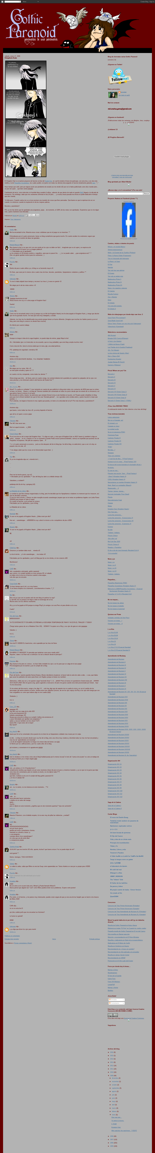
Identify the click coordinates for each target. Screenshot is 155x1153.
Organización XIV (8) (115, 785)
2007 (112, 1139)
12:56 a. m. (13, 403)
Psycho (12, 262)
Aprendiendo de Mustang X (117, 686)
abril (113, 1105)
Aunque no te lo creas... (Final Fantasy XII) (122, 462)
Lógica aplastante (113, 417)
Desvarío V (111, 386)
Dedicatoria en (119, 943)
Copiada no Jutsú (113, 426)
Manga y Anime (113, 987)
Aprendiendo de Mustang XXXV (118, 740)
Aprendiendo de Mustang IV (117, 668)
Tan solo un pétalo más (115, 276)
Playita (110, 497)
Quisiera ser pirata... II (115, 623)
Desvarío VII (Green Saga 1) (117, 392)
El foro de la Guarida (114, 976)
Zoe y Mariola (112, 297)
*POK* (110, 447)
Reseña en (118, 946)
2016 (112, 1052)
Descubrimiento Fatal (115, 500)
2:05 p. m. (12, 487)
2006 (112, 1143)
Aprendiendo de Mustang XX (117, 706)
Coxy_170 (13, 707)
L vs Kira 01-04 (113, 632)
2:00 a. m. (12, 416)
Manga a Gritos (113, 970)
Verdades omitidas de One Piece (118, 618)
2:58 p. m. (12, 509)
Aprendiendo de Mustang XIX (117, 703)
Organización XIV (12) (115, 797)
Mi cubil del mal (116, 869)
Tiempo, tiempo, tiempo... (116, 491)
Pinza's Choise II (113, 544)
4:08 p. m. (12, 274)
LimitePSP (111, 984)
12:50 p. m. (13, 789)
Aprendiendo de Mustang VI (117, 674)
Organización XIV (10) (115, 791)
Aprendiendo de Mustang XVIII (118, 700)
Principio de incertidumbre (119, 843)
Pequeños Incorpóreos (21, 183)
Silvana (12, 332)
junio (113, 1098)
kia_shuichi (13, 731)
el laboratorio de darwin (118, 866)
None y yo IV (112, 571)
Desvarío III (112, 380)
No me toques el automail (116, 609)
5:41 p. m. (12, 808)
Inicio (54, 939)
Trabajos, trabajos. (114, 533)
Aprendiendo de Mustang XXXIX (118, 752)
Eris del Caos (14, 616)
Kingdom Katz (116, 1127)
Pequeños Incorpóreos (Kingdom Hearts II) (122, 586)
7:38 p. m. (12, 818)
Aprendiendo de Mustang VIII (117, 680)
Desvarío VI (112, 389)
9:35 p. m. (12, 859)
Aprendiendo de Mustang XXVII (118, 726)
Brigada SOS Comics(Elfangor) (118, 338)
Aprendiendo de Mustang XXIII (118, 714)
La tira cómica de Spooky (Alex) (118, 353)
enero (114, 1115)
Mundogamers (112, 973)
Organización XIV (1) (115, 764)
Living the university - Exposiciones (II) (120, 521)
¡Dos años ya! (112, 538)
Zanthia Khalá (14, 847)
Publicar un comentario (12, 936)
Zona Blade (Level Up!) (115, 321)
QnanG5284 (114, 896)
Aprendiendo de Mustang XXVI (118, 723)
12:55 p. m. (13, 429)
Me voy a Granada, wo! (115, 420)
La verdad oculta (113, 429)
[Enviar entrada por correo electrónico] (26, 215)
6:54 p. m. (12, 307)
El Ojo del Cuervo (116, 836)
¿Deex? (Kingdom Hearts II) (117, 476)
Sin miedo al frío (116, 893)
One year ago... (116, 1117)
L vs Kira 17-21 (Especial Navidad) (119, 647)
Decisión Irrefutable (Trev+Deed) (118, 494)
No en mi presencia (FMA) (116, 432)
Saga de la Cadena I (114, 805)
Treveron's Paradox (117, 853)
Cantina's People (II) (114, 441)
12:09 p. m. (13, 645)
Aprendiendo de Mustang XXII (118, 712)
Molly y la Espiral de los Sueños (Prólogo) (121, 253)
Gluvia (12, 640)
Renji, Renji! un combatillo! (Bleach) (119, 485)
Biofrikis (110, 990)
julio (113, 1095)
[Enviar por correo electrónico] (29, 215)
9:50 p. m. (12, 890)
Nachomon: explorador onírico (121, 826)
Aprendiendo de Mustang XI (117, 689)
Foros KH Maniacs (114, 982)
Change (110, 503)
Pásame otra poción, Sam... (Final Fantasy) (122, 473)
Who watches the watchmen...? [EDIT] (124, 1131)
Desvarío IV (112, 383)
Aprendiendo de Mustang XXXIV (118, 737)
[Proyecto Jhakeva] (129, 237)
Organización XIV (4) (115, 773)
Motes (110, 506)
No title (110, 530)
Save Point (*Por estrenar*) (117, 318)
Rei (11, 595)
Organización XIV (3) (115, 770)
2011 (112, 1069)
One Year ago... (113, 512)
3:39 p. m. (12, 257)
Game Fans (112, 979)
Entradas (113, 999)
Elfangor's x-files (116, 873)
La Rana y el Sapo (114, 261)
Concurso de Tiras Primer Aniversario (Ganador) (123, 909)
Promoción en (120, 961)
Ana (11, 366)
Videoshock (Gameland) (116, 326)
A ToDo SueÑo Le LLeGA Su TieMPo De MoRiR (126, 856)
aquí (93, 183)
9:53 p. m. (12, 901)
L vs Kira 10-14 (113, 638)
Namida (110, 267)
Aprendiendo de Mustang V (117, 671)
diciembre (115, 1078)
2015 (112, 1055)
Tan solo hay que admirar (116, 270)
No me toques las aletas (116, 603)
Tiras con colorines (114, 456)
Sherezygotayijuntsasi (115, 250)
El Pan (110, 264)
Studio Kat (48, 181)
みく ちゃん (14, 386)
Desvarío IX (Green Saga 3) (117, 398)
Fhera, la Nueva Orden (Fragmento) (119, 255)
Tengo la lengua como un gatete (121, 859)
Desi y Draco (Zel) (114, 356)
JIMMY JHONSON (116, 876)
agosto (114, 1091)
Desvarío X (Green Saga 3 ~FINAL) (119, 400)
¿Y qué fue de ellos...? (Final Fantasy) (120, 459)
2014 (112, 1059)
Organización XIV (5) (115, 776)
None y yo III (112, 568)
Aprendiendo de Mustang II (116, 662)
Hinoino (12, 296)
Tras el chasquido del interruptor (118, 258)
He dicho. (111, 467)
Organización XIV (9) (115, 788)
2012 (112, 1065)
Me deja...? (111, 450)
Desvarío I (111, 374)
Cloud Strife (13, 584)
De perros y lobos (116, 886)
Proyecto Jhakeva (129, 201)
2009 (112, 1075)
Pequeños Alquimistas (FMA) (117, 583)
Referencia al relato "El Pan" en (127, 928)
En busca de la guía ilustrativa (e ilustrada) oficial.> (125, 464)
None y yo (111, 562)
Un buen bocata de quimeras (120, 833)
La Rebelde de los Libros (18, 491)
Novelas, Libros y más (118, 849)
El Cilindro (111, 303)
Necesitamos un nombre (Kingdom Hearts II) (122, 482)
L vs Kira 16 (112, 644)
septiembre (116, 1088)
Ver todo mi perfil (124, 95)
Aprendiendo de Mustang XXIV (118, 717)
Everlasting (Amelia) (114, 359)
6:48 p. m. (12, 543)
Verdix (12, 230)
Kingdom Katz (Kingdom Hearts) (118, 509)
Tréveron (13, 421)
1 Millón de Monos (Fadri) (116, 344)
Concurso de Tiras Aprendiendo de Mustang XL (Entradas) (127, 911)
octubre (114, 1085)
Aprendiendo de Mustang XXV (118, 720)
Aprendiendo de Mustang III (117, 665)
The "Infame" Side (116, 880)
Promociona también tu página (129, 238)
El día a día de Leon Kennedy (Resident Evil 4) (123, 550)
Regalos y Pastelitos (114, 547)
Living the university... (115, 515)
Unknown (13, 279)
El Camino (111, 291)
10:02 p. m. (13, 579)
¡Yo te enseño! (112, 553)
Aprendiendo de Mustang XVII (118, 697)
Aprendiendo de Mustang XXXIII (118, 734)
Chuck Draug (14, 434)
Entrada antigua (94, 939)
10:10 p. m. (13, 361)
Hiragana (111, 453)
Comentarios (114, 1003)
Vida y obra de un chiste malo (120, 839)
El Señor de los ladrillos (118, 883)
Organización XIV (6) (115, 779)
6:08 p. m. (12, 702)
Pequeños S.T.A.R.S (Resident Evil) (120, 594)
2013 (112, 1062)
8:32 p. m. (12, 842)
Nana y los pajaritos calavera (117, 288)
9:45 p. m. (12, 352)
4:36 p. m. (12, 668)
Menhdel (12, 514)
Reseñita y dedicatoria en (125, 940)
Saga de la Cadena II (115, 808)
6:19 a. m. (12, 636)
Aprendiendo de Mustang (116, 659)
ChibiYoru (13, 548)
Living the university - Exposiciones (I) (120, 518)
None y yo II (112, 565)
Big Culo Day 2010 (114, 541)
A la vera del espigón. (115, 306)
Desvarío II (111, 377)
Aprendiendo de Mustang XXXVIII (119, 749)
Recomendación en (121, 949)
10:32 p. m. (13, 869)
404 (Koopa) (112, 335)
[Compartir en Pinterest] (38, 215)
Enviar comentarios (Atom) (23, 943)
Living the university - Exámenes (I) (119, 524)
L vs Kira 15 (112, 641)
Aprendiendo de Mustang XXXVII (119, 746)
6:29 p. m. (12, 523)
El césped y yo (113, 423)
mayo (114, 1101)
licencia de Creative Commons (134, 1018)
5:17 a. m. (12, 611)
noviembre (115, 1081)
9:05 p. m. (12, 327)
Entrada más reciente (12, 939)
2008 (112, 1136)
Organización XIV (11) (115, 794)
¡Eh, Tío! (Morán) (113, 350)
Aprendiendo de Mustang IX (117, 683)
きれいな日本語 (115, 863)
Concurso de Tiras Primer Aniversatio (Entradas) (124, 906)
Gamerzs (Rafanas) (114, 365)
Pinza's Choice (113, 535)
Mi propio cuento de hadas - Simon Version (125, 890)
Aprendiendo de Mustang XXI (117, 709)
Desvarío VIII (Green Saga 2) (117, 395)
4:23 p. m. (12, 291)
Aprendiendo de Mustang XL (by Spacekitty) (122, 755)
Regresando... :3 (113, 488)
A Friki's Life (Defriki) (114, 341)
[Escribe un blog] (31, 215)
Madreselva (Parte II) (115, 282)
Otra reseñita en (119, 934)
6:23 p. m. (12, 727)
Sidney (12, 864)
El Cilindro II (112, 309)
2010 (112, 1072)
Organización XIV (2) (115, 767)
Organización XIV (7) (115, 782)
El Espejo (111, 273)
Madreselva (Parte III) (115, 285)
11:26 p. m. (13, 591)
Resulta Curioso (113, 294)
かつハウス (114, 829)
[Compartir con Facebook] (36, 215)
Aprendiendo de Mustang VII (117, 677)
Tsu (11, 457)
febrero (114, 1111)
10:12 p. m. (13, 382)
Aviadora (13, 881)
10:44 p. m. (13, 931)
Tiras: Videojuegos (15, 219)
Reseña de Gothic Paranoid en (122, 925)
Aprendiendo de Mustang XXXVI (118, 743)
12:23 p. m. (13, 780)
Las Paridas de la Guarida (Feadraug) (120, 347)
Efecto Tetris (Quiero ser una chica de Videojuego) (124, 323)
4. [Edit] (114, 1124)
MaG (82, 192)
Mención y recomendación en (123, 937)
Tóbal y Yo (114, 846)
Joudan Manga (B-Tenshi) (116, 362)
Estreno (110, 527)
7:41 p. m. (12, 564)
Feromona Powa (113, 435)
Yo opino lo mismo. (117, 1120)
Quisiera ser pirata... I (115, 621)
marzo (114, 1108)
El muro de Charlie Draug (119, 817)
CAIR (11, 569)
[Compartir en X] (34, 215)
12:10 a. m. (13, 750)
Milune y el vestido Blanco (116, 247)
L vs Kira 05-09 (113, 635)
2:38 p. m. (12, 657)
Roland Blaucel (15, 245)
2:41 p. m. (12, 240)
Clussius (12, 661)
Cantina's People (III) (115, 444)
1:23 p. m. (12, 452)
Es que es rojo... (113, 470)
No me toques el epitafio (116, 606)
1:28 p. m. (12, 922)
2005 (112, 1146)
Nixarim (12, 527)
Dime (109, 300)
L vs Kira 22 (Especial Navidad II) (119, 650)
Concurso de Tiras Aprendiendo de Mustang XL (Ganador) (127, 914)
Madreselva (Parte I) (114, 279)
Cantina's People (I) (114, 438)
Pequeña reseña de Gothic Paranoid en (126, 931)
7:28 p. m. (12, 877)
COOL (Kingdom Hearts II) (116, 479)
